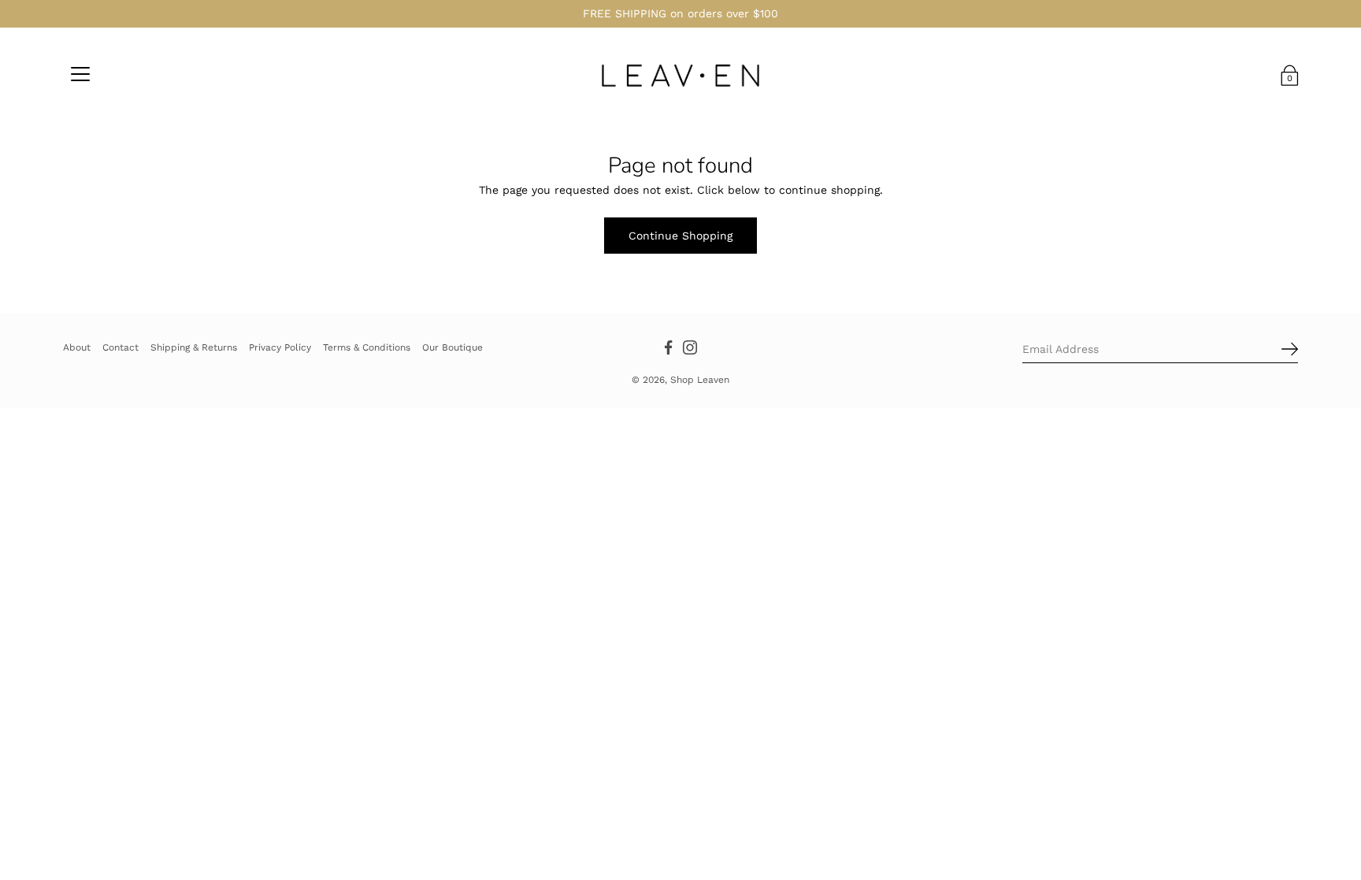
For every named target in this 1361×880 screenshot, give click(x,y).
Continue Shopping (680, 235)
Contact (120, 347)
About (77, 347)
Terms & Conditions (366, 347)
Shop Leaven (699, 379)
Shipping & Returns (193, 347)
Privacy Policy (280, 347)
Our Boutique (452, 347)
